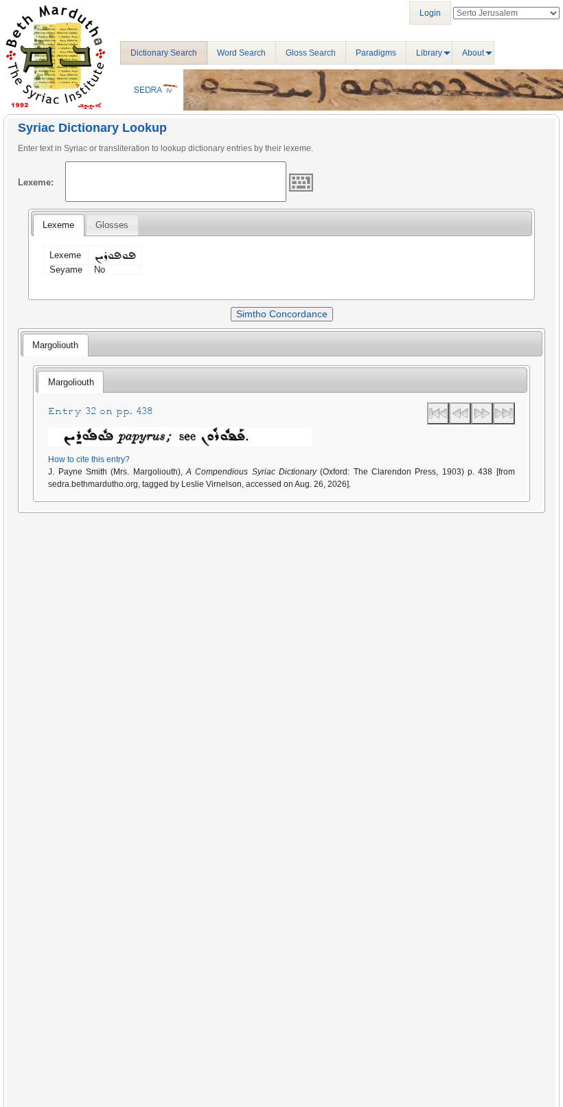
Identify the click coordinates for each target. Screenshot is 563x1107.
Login (430, 13)
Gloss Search (311, 53)
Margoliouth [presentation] (55, 345)
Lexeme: (36, 182)
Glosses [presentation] (111, 225)
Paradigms (376, 53)
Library (429, 53)
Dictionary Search (163, 53)
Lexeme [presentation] (58, 225)
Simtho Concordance (282, 313)
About (473, 53)
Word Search (241, 53)
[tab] (58, 225)
